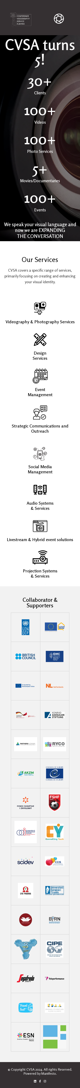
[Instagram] (45, 1081)
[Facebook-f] (40, 1081)
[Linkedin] (35, 1081)
